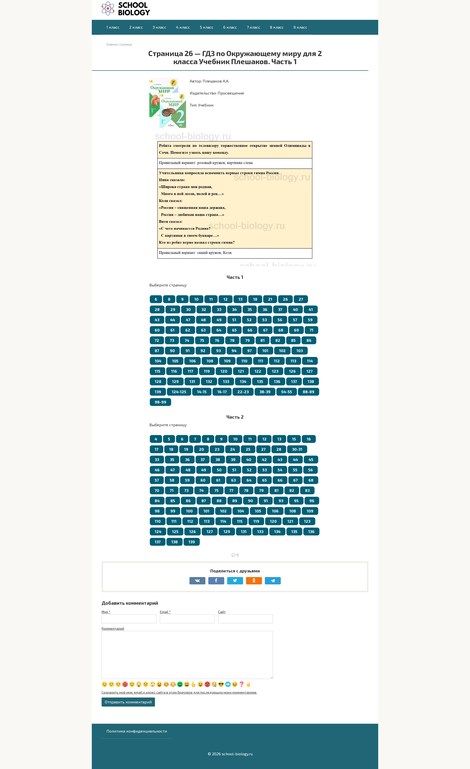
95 (296, 500)
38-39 (264, 391)
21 (270, 299)
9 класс (300, 27)
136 (277, 381)
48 (203, 319)
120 (224, 371)
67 (265, 330)
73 (172, 340)
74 (187, 340)
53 (264, 319)
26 (285, 299)
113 (293, 360)
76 (217, 340)
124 (158, 531)
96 (311, 500)
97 (249, 350)
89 (234, 500)
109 (227, 360)
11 (211, 299)
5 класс (206, 27)
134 (243, 381)
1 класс (112, 27)
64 (218, 330)
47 (188, 319)
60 (157, 330)
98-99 (160, 402)
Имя (106, 612)
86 (308, 340)
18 (255, 299)
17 (156, 449)
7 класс (253, 27)
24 (232, 449)
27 (301, 299)
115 (157, 371)
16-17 (222, 391)
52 (249, 319)
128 (158, 381)
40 (295, 309)
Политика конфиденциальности (136, 731)
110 (244, 360)
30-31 (297, 449)
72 (157, 340)
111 (260, 360)
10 (196, 299)
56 (280, 319)
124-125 (179, 391)
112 (277, 360)
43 (157, 319)
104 (158, 360)
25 (248, 449)
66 (249, 330)
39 (233, 459)
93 (218, 350)
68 (280, 330)
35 (249, 309)
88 (219, 500)
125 (175, 531)
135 (260, 381)
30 (188, 309)
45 (311, 459)
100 (189, 511)
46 (157, 469)
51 (234, 319)
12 (225, 299)
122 (258, 371)
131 (192, 381)
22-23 (243, 391)
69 (296, 330)
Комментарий (113, 628)
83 (307, 490)
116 (174, 371)
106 (192, 360)
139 (158, 391)
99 (172, 511)
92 (202, 350)
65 (234, 330)
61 (172, 330)
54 (280, 469)
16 (309, 439)
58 (172, 480)
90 (172, 350)
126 (292, 371)
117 (190, 371)
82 (277, 340)
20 (201, 449)
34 (234, 309)
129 (175, 381)
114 (310, 360)
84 (157, 500)
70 (157, 490)
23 (217, 449)
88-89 (308, 391)
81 (262, 340)
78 (232, 340)
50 (219, 469)
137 (294, 381)
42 (264, 459)
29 (172, 309)
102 (282, 350)
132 (209, 381)
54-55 (286, 391)
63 (203, 330)
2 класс (136, 27)
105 (175, 360)
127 (309, 371)
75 (202, 340)
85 (293, 340)
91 (188, 350)
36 (265, 309)
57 (295, 319)
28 (157, 309)
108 (210, 360)
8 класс (277, 27)
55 (295, 469)
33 (219, 309)
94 (234, 350)
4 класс (183, 27)
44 (172, 319)
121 (241, 371)
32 (203, 309)
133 (226, 381)
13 (240, 299)
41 (311, 309)
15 (294, 439)
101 (265, 350)
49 (219, 319)
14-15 (202, 391)
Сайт (222, 612)
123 (275, 371)
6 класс (230, 27)
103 (299, 350)
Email (165, 612)
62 (187, 330)
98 (157, 511)
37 (280, 309)
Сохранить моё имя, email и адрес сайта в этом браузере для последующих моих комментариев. (179, 692)
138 (311, 381)
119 (207, 371)
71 (311, 330)
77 (231, 490)
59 (310, 319)
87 (157, 350)
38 (217, 459)
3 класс (159, 27)
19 (186, 449)
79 (247, 340)
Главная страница (119, 44)
